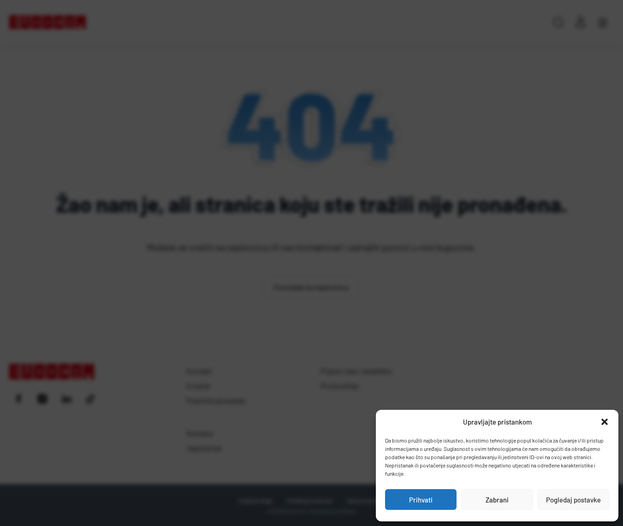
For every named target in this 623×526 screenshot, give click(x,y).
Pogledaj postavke (573, 500)
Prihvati (421, 500)
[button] (604, 421)
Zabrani (497, 500)
